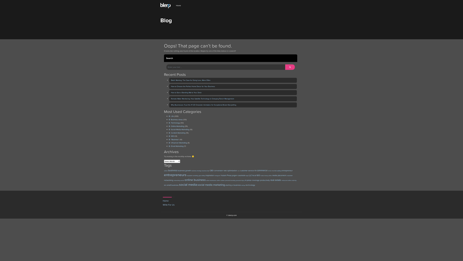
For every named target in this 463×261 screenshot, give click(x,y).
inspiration (210, 175)
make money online (266, 176)
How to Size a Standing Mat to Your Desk (186, 92)
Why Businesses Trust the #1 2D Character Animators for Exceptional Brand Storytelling (203, 105)
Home (178, 5)
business (172, 170)
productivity (265, 180)
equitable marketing (192, 176)
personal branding (230, 180)
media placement (279, 175)
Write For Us (168, 204)
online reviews (221, 180)
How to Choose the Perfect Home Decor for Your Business (193, 86)
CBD (211, 170)
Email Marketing (177, 146)
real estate (275, 180)
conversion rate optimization (225, 170)
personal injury (240, 180)
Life (172, 116)
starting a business (233, 185)
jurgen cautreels (238, 175)
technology (250, 185)
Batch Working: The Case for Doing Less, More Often (191, 80)
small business (173, 185)
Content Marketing (178, 132)
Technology (175, 122)
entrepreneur (287, 170)
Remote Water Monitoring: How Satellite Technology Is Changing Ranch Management (202, 99)
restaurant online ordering (289, 180)
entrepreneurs (175, 174)
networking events (179, 180)
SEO (172, 136)
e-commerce (261, 170)
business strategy (196, 171)
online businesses (211, 180)
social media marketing (211, 185)
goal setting (202, 176)
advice (166, 171)
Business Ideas (177, 119)
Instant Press (226, 175)
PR (245, 180)
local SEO (256, 175)
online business (195, 180)
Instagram (217, 176)
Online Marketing (177, 126)
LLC (250, 175)
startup (243, 185)
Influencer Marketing (179, 142)
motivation (290, 176)
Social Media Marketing (180, 129)
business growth (184, 170)
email (269, 171)
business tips (205, 171)
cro (238, 171)
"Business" (175, 139)
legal (247, 176)
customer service (247, 170)
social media (188, 184)
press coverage (253, 180)
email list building (276, 171)
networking (168, 180)
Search (169, 58)
